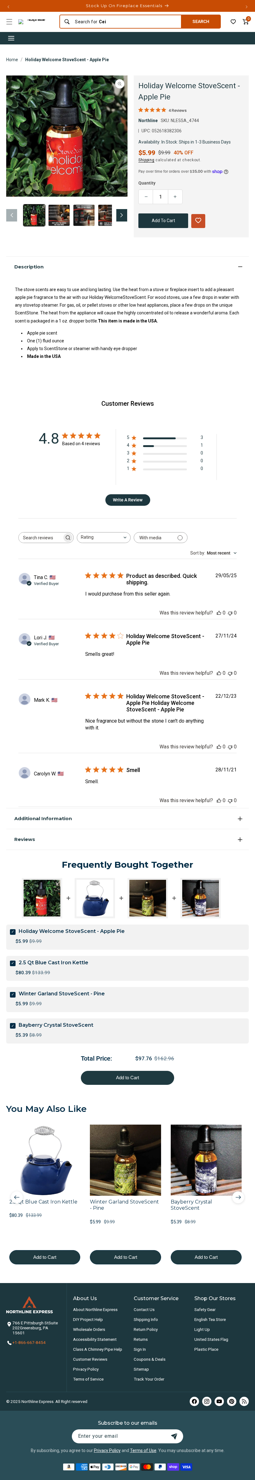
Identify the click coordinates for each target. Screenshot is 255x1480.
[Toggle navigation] (11, 38)
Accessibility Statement (95, 1339)
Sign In (140, 1349)
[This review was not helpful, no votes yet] (230, 613)
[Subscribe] (174, 1436)
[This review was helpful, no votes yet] (219, 613)
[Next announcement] (246, 7)
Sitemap (141, 1369)
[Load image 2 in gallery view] (59, 215)
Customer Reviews (90, 1359)
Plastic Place (206, 1349)
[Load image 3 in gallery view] (84, 215)
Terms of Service (88, 1379)
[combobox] (126, 22)
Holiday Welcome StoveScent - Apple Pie (67, 59)
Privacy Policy (86, 1369)
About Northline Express (95, 1309)
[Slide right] (121, 215)
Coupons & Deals (149, 1359)
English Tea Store (210, 1319)
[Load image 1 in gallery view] (34, 215)
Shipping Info (146, 1319)
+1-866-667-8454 (29, 1342)
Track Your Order (149, 1379)
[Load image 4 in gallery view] (109, 215)
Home (12, 59)
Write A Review (127, 499)
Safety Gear (205, 1309)
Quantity (146, 182)
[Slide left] (11, 215)
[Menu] (9, 22)
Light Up (202, 1329)
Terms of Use (143, 1450)
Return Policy (146, 1329)
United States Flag (211, 1339)
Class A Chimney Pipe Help (97, 1349)
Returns (141, 1339)
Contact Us (144, 1309)
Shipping (146, 160)
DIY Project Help (88, 1319)
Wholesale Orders (89, 1329)
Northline (148, 120)
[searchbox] (40, 537)
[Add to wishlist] (233, 22)
